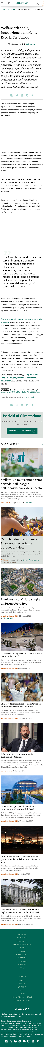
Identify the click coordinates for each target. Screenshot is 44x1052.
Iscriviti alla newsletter (20, 431)
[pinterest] (15, 1041)
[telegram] (37, 1041)
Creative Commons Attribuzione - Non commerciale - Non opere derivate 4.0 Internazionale (20, 392)
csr (27, 397)
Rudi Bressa (30, 44)
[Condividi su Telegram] (32, 95)
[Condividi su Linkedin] (22, 95)
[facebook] (6, 1041)
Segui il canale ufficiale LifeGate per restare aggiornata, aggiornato (19, 377)
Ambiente (4, 560)
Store (12, 3)
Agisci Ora (22, 965)
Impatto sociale (6, 771)
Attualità (22, 934)
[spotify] (19, 1041)
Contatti (22, 980)
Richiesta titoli (22, 955)
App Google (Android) (22, 944)
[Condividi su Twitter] (17, 95)
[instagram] (28, 1041)
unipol (31, 397)
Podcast (22, 951)
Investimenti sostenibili (9, 616)
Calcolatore (22, 961)
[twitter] (11, 1041)
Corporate (22, 958)
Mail (22, 990)
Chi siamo (22, 984)
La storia (22, 987)
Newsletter (22, 938)
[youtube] (24, 1041)
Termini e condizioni (22, 1000)
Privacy (22, 994)
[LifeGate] (22, 3)
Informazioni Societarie (22, 997)
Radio (22, 948)
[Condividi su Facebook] (11, 95)
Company (22, 977)
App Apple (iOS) (22, 941)
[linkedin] (33, 1041)
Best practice (5, 503)
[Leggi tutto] (41, 444)
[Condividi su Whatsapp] (27, 95)
